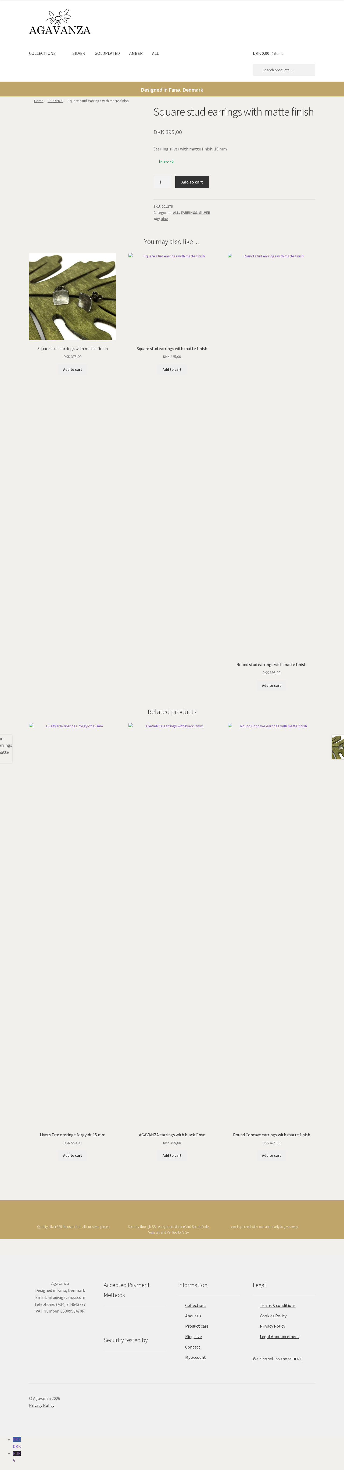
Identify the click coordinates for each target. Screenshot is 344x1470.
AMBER (136, 53)
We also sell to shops (277, 1358)
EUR (17, 1457)
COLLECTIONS (42, 53)
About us (193, 1315)
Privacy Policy (272, 1326)
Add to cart (192, 182)
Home (39, 100)
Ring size (193, 1336)
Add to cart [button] (72, 369)
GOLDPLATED (107, 53)
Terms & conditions (278, 1305)
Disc (164, 218)
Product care (197, 1326)
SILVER (79, 53)
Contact (192, 1347)
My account (195, 1357)
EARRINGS (55, 100)
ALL (155, 53)
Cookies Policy (273, 1315)
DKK (17, 1443)
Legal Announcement (279, 1336)
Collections (195, 1305)
